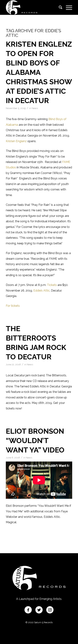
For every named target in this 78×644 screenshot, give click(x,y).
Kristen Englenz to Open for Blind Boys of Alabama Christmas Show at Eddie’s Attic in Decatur (39, 72)
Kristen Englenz (16, 141)
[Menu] (67, 7)
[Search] (58, 7)
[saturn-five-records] (32, 7)
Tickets (52, 285)
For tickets (13, 305)
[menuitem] (58, 7)
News (35, 108)
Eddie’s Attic (41, 290)
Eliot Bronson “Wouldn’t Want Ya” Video (35, 440)
